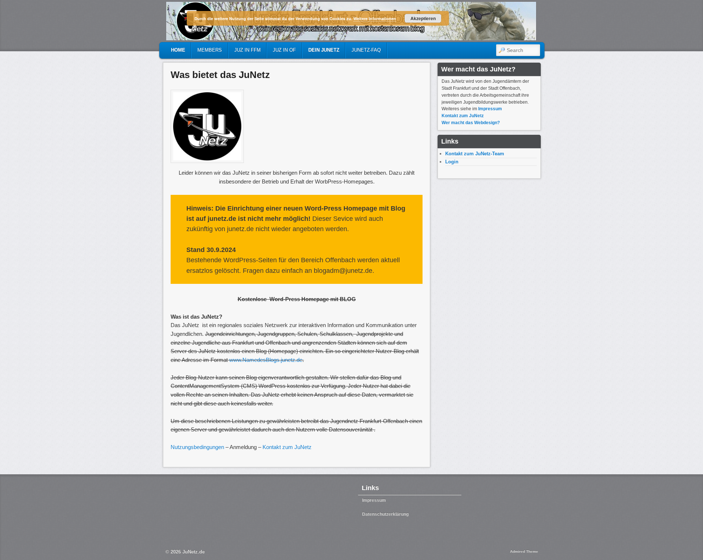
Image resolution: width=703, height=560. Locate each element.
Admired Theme (524, 551)
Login (451, 161)
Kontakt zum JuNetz (287, 447)
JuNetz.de (193, 552)
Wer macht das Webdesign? (471, 122)
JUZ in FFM (247, 50)
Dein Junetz (323, 50)
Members (209, 50)
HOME (178, 50)
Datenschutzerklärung (385, 514)
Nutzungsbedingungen (197, 447)
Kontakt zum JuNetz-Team (474, 153)
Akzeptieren (423, 18)
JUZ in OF (284, 50)
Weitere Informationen (374, 18)
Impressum (490, 108)
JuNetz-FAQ (366, 50)
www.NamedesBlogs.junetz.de (265, 360)
